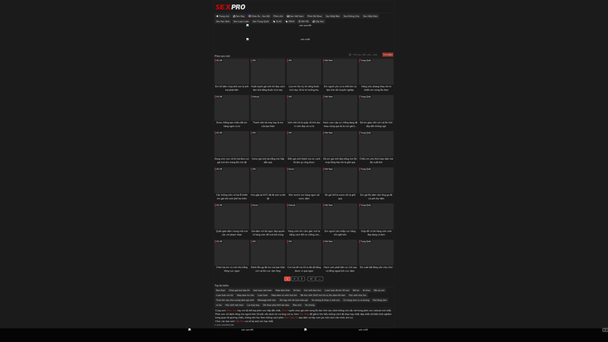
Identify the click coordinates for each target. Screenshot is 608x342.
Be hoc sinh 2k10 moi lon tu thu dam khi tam (323, 295)
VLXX (279, 21)
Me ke (356, 290)
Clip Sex (320, 21)
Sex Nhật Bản (333, 16)
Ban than (220, 290)
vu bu (219, 305)
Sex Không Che (351, 16)
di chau (366, 290)
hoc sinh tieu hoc (312, 290)
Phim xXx (278, 16)
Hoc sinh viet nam (234, 305)
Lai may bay (253, 305)
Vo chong (309, 305)
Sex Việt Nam (297, 16)
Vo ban (296, 290)
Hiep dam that (283, 290)
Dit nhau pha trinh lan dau (276, 305)
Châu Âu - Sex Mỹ (260, 16)
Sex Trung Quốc (261, 21)
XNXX (291, 21)
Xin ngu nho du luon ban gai (294, 300)
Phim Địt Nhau (314, 16)
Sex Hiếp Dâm (370, 16)
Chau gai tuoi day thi (239, 290)
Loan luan (263, 295)
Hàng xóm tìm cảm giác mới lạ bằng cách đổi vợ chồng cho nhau (304, 235)
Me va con (379, 290)
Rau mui (297, 305)
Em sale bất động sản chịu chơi (376, 267)
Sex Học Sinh (223, 21)
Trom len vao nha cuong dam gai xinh (235, 300)
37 (311, 279)
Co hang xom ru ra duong (356, 300)
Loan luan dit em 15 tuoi (337, 290)
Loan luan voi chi (224, 295)
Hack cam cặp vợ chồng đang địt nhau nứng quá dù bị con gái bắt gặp (340, 126)
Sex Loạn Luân (241, 21)
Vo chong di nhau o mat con (326, 300)
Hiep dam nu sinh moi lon (284, 295)
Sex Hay (240, 16)
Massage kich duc (267, 300)
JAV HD (305, 21)
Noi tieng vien (380, 300)
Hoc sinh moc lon (357, 295)
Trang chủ (224, 16)
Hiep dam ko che (245, 295)
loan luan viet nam (262, 290)
